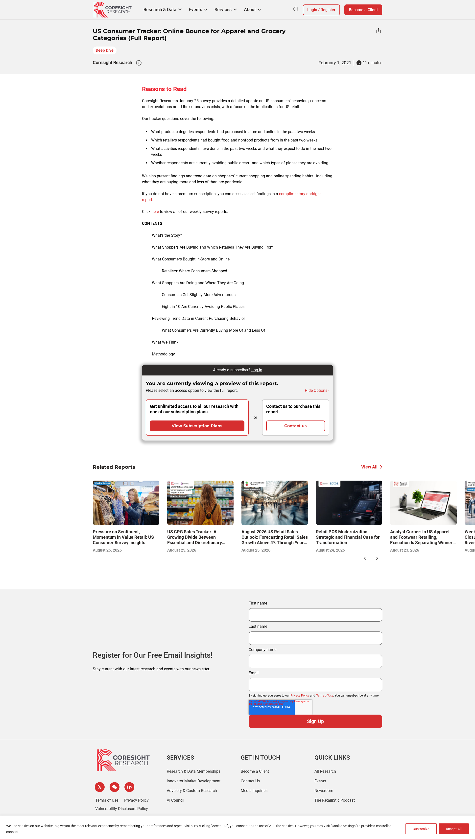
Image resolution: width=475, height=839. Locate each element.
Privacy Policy (299, 695)
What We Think (165, 342)
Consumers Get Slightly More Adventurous (199, 294)
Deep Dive (105, 50)
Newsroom (323, 790)
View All (369, 466)
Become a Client (363, 9)
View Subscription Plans (197, 425)
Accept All (454, 829)
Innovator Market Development (193, 781)
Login (312, 9)
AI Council (175, 800)
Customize (421, 829)
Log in (256, 370)
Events (320, 781)
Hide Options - (317, 390)
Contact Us (250, 781)
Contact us (295, 425)
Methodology (163, 354)
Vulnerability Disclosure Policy (121, 808)
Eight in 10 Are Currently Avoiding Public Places (203, 306)
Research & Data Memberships (193, 771)
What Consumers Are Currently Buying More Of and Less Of (213, 330)
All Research (325, 771)
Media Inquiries (254, 790)
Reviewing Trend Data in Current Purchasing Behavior (198, 318)
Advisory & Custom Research (192, 790)
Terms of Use (324, 695)
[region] (237, 827)
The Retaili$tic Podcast (334, 800)
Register (328, 9)
